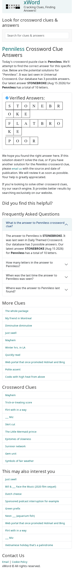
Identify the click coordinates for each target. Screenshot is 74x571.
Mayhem (10, 340)
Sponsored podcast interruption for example (32, 501)
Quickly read (12, 354)
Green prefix (12, 508)
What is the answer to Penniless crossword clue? (35, 224)
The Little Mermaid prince (20, 431)
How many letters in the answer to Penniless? (29, 264)
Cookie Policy (19, 562)
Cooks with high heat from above (25, 376)
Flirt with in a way (15, 409)
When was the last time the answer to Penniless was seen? (31, 277)
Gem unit (10, 453)
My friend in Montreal (18, 318)
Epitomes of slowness (18, 439)
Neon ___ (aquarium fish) (20, 516)
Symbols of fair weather (19, 461)
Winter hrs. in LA (15, 347)
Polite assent (12, 369)
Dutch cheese (13, 494)
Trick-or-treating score (18, 402)
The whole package (16, 311)
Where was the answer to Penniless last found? (33, 289)
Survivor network (15, 446)
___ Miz (9, 417)
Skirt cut (10, 424)
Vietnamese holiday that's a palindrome (29, 545)
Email (5, 562)
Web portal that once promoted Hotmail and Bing (35, 362)
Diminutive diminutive (18, 325)
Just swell (11, 333)
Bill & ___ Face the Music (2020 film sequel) (30, 486)
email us (17, 168)
